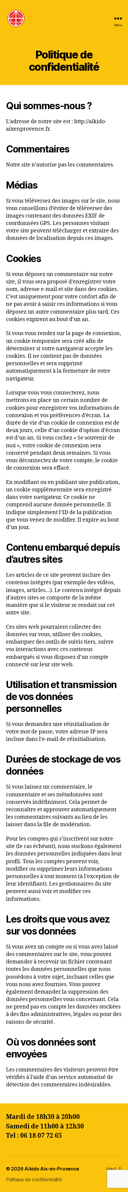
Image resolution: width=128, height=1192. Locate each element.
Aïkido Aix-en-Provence (51, 1169)
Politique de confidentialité (34, 1179)
